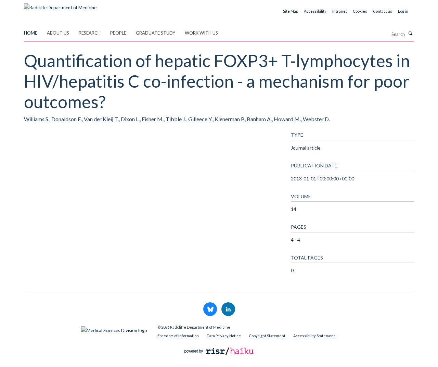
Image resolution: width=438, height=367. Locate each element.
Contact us (382, 11)
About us (58, 33)
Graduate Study (155, 33)
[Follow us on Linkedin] (228, 309)
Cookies (360, 11)
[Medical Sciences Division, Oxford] (85, 328)
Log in (403, 11)
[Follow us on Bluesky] (210, 309)
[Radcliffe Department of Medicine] (60, 5)
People (118, 33)
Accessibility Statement (314, 335)
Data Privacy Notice (224, 335)
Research (90, 33)
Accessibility (315, 11)
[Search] (410, 33)
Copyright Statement (267, 335)
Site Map (290, 11)
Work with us (201, 33)
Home (30, 33)
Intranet (339, 11)
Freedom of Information (178, 335)
